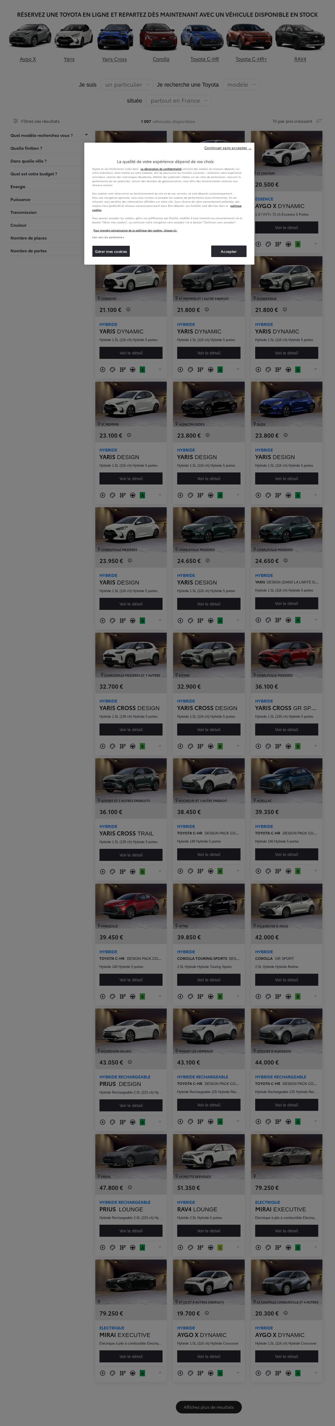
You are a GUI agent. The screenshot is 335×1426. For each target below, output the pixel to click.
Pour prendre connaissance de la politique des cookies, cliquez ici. (135, 230)
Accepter (229, 251)
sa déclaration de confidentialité (161, 169)
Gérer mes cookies (111, 251)
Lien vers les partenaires (108, 237)
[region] (169, 204)
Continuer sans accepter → (228, 147)
